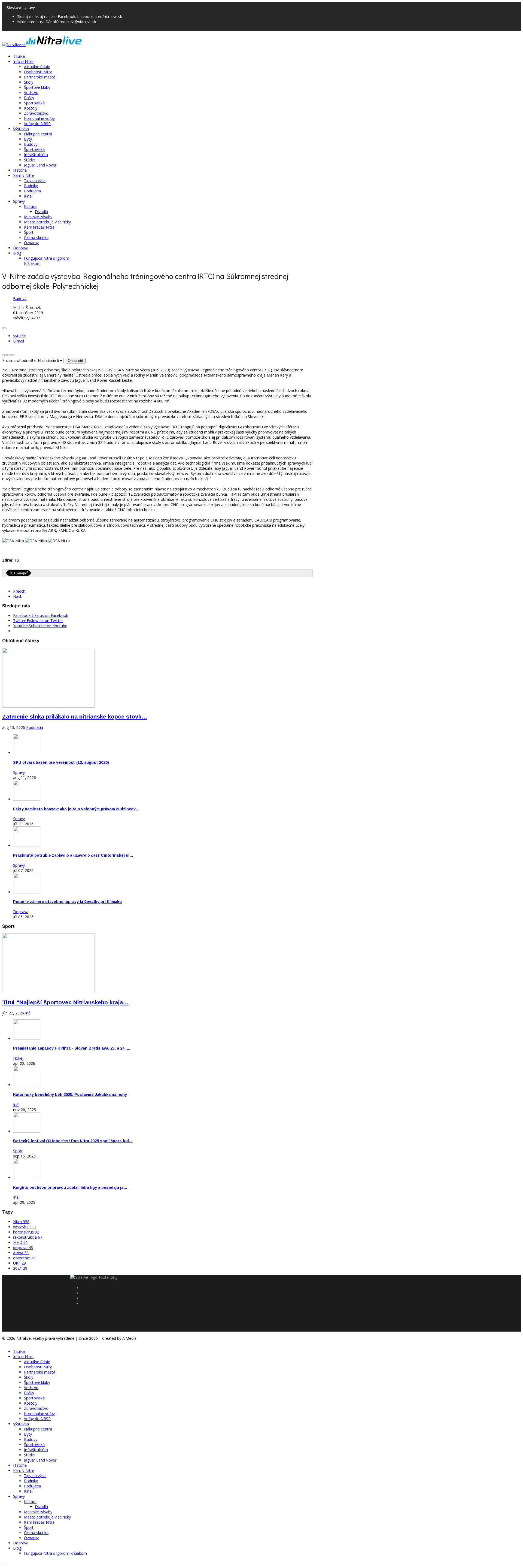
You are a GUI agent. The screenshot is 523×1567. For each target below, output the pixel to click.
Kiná (28, 196)
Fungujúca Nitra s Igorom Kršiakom (55, 1553)
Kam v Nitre (23, 175)
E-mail (18, 341)
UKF (19, 1263)
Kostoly (30, 108)
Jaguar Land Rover (40, 165)
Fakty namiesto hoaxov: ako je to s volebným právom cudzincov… (76, 809)
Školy (28, 82)
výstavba (24, 1226)
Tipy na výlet (35, 180)
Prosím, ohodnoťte (19, 360)
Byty (28, 139)
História (20, 170)
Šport (29, 232)
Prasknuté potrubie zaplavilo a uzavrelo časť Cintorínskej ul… (73, 855)
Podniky (31, 185)
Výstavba (21, 128)
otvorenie (24, 1257)
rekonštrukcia (27, 1237)
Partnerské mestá (39, 77)
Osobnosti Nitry (38, 71)
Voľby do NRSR (37, 123)
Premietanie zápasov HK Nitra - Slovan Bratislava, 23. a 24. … (71, 1048)
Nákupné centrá (38, 134)
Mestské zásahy (38, 216)
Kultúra (30, 206)
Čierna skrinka (36, 237)
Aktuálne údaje (37, 66)
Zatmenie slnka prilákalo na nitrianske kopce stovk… (74, 716)
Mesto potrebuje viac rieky (47, 222)
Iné (28, 1013)
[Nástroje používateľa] (4, 328)
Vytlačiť (19, 335)
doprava (23, 1247)
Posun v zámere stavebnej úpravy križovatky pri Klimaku (67, 901)
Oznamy (31, 242)
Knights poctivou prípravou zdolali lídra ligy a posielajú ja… (70, 1187)
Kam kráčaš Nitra (39, 227)
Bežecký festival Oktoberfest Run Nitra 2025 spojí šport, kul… (73, 1141)
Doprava (20, 247)
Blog (17, 253)
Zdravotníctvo (36, 113)
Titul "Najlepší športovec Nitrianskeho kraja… (65, 1002)
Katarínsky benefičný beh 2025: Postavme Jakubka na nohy (70, 1094)
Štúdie (29, 159)
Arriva (21, 1252)
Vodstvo (31, 92)
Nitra (21, 1221)
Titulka (19, 56)
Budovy (30, 144)
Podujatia (32, 190)
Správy (19, 201)
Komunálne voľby (39, 118)
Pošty (29, 97)
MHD (20, 1242)
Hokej (18, 1058)
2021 (20, 1268)
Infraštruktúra (36, 154)
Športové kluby (37, 87)
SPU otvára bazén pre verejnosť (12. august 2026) (61, 762)
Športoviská (34, 102)
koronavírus (26, 1232)
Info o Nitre (23, 61)
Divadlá (41, 211)
